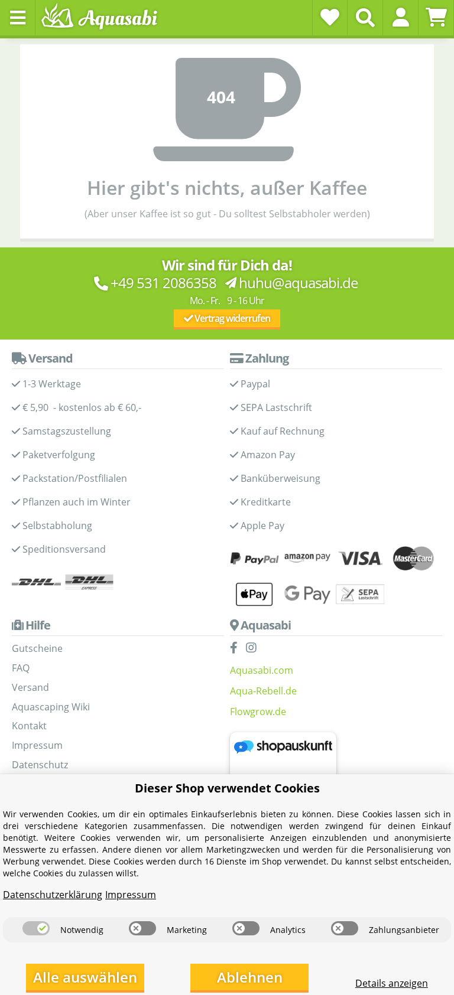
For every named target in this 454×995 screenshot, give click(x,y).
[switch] (36, 928)
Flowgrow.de (258, 711)
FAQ (21, 667)
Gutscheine (37, 648)
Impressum (37, 745)
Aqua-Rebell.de (263, 690)
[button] (400, 17)
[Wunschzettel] (330, 17)
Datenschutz (40, 764)
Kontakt (29, 725)
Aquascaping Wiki (51, 706)
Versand (30, 687)
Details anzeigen (391, 983)
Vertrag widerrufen (231, 318)
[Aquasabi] (103, 17)
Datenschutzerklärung (52, 894)
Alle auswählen (85, 977)
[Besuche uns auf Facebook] (237, 648)
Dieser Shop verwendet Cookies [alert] (227, 788)
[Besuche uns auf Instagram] (254, 648)
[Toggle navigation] (17, 17)
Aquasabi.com (261, 670)
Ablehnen (250, 977)
